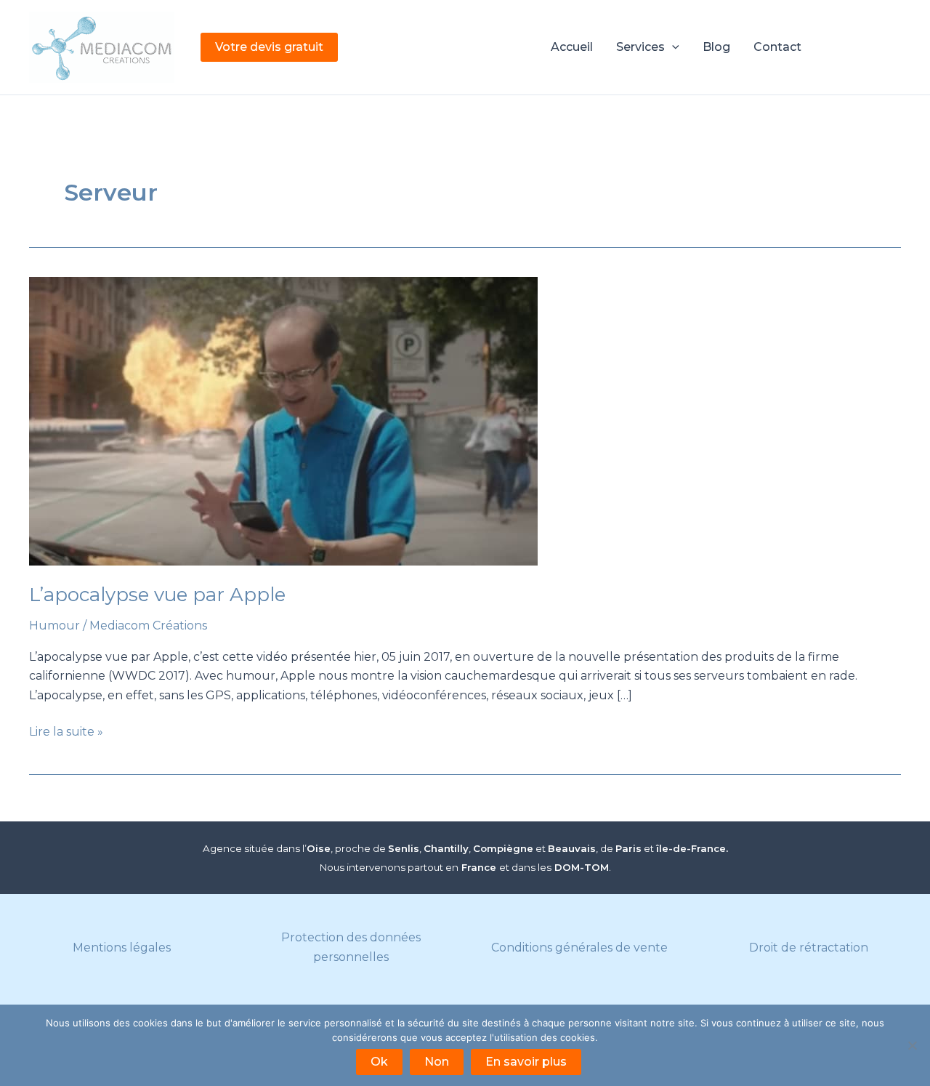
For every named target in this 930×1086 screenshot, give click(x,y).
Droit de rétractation (808, 947)
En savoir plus (526, 1062)
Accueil (572, 47)
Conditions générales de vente (579, 947)
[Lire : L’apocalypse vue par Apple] (465, 421)
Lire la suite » (66, 732)
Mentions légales (122, 947)
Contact (777, 47)
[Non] (912, 1045)
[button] (269, 47)
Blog (716, 47)
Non (436, 1062)
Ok (379, 1062)
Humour (54, 625)
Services (640, 47)
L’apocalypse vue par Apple (157, 594)
